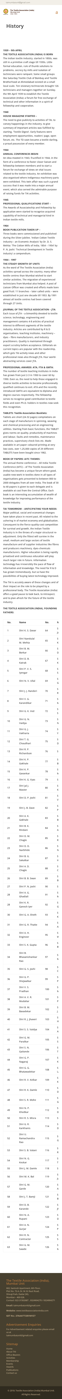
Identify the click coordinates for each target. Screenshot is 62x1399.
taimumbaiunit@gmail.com (26, 1305)
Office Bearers (13, 1354)
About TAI (11, 1351)
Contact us (11, 1372)
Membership (12, 1360)
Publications (12, 1369)
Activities (10, 1357)
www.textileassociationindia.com (32, 1310)
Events (9, 1363)
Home (9, 1348)
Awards (10, 1366)
